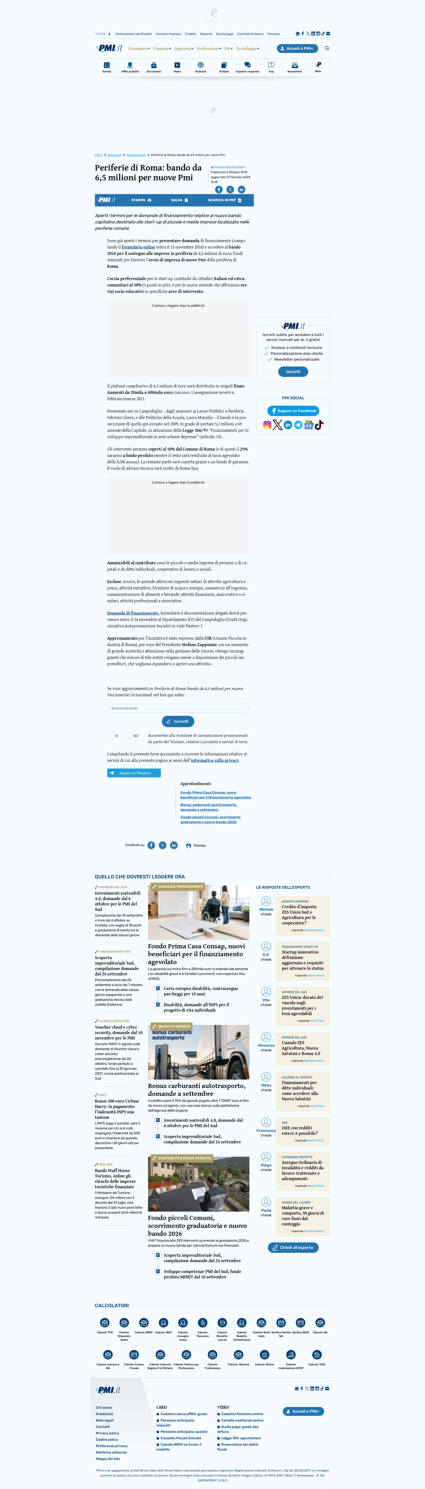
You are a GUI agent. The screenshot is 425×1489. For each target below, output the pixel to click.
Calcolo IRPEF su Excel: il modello (178, 1447)
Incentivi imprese (168, 34)
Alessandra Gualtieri (229, 167)
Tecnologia (246, 48)
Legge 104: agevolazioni (241, 1438)
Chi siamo (104, 1407)
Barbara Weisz (314, 930)
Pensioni (273, 34)
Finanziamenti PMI (115, 952)
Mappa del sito (108, 1459)
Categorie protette (297, 1157)
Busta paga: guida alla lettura (237, 1429)
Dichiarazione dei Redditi (133, 34)
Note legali (105, 1420)
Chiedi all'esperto (296, 1247)
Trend (100, 34)
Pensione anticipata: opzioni (184, 1432)
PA (227, 48)
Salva (177, 200)
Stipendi (206, 34)
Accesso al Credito (297, 1077)
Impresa (182, 48)
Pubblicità (104, 1414)
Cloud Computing (114, 1021)
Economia (138, 48)
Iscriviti (293, 371)
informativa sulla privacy (215, 760)
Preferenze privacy (112, 1446)
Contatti (103, 1427)
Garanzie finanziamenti (180, 887)
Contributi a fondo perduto (184, 1158)
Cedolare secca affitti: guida (184, 1414)
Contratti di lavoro (250, 34)
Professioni (207, 48)
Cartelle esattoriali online (242, 1420)
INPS (103, 1095)
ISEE (285, 1122)
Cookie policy (107, 1440)
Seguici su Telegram (135, 773)
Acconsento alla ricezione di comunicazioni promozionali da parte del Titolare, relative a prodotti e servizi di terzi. (198, 738)
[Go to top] (366, 1472)
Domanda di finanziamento (133, 613)
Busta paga (224, 34)
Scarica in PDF (222, 200)
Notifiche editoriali (111, 1452)
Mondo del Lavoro (296, 1202)
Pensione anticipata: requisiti (175, 1422)
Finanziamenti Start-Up (300, 947)
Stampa (138, 200)
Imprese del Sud (113, 887)
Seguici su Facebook (297, 410)
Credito (190, 34)
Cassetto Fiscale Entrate (181, 1438)
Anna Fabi (317, 1020)
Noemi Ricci (316, 975)
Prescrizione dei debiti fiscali (237, 1447)
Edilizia (106, 1164)
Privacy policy (107, 1433)
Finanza (160, 48)
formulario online (138, 247)
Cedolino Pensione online (242, 1414)
